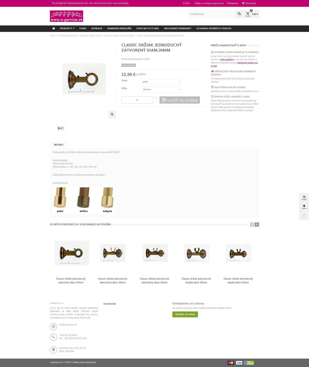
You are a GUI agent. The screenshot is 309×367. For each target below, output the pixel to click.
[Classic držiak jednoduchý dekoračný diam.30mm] (113, 254)
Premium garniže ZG (68, 35)
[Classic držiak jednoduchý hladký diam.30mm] (196, 254)
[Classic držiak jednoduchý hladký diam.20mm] (238, 254)
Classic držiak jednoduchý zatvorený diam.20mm (70, 280)
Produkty (66, 29)
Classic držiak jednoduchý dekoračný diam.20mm (154, 280)
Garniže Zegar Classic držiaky (119, 35)
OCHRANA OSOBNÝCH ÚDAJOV (213, 29)
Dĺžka (124, 88)
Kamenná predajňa (119, 29)
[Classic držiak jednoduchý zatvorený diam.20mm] (71, 254)
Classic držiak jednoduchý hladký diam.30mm (196, 280)
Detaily (58, 145)
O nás (82, 29)
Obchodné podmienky (177, 29)
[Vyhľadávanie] (239, 14)
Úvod (52, 35)
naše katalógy (227, 59)
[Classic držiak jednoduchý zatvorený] (61, 128)
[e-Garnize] (66, 16)
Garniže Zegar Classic (91, 35)
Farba (124, 80)
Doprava (96, 29)
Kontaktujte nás (147, 29)
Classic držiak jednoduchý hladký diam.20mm (238, 280)
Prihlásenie (232, 3)
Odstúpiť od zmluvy (185, 314)
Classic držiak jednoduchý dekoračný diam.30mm (112, 280)
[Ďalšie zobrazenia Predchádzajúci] (51, 128)
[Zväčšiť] (112, 114)
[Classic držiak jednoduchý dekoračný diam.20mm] (154, 254)
